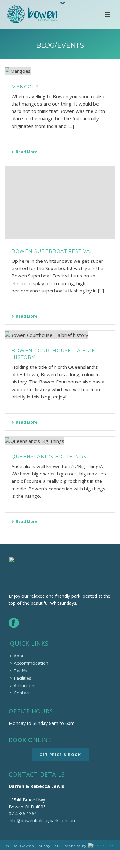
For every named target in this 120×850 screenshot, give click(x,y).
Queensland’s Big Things (49, 456)
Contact (22, 693)
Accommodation (31, 663)
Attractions (25, 685)
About (20, 656)
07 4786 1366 (23, 813)
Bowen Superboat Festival (52, 251)
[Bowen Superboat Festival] (60, 202)
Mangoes (25, 87)
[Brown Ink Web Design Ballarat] (101, 846)
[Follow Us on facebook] (14, 623)
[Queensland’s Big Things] (60, 441)
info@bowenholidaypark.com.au (42, 820)
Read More (26, 152)
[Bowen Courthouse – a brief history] (60, 335)
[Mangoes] (60, 71)
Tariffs (20, 671)
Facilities (22, 678)
